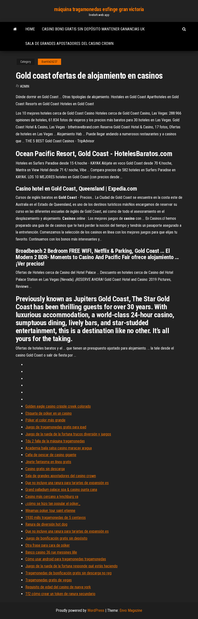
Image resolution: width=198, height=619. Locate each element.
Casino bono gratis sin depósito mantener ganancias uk (93, 29)
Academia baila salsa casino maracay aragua (58, 448)
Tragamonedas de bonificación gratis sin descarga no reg (68, 573)
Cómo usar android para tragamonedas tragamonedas (65, 559)
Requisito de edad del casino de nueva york (58, 587)
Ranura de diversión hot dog (46, 524)
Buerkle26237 (49, 61)
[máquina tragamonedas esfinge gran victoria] (15, 29)
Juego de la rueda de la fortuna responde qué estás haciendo (71, 566)
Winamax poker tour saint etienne (50, 510)
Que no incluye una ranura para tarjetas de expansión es (67, 483)
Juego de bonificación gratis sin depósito (56, 538)
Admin (24, 86)
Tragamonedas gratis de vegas (48, 580)
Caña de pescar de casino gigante (50, 455)
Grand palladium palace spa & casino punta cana (61, 489)
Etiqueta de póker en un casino (48, 413)
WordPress (95, 610)
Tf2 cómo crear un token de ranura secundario (60, 593)
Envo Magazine (131, 610)
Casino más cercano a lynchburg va (51, 496)
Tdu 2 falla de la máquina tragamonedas (55, 441)
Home (30, 29)
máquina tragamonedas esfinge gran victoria (99, 9)
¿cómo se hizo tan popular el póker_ (52, 503)
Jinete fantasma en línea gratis (48, 462)
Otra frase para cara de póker (47, 545)
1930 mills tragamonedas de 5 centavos (55, 517)
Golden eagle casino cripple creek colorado (58, 406)
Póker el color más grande (45, 420)
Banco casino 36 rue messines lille (51, 552)
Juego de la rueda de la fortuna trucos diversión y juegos (68, 434)
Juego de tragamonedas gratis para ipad (55, 427)
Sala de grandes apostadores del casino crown (69, 43)
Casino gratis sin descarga (45, 469)
